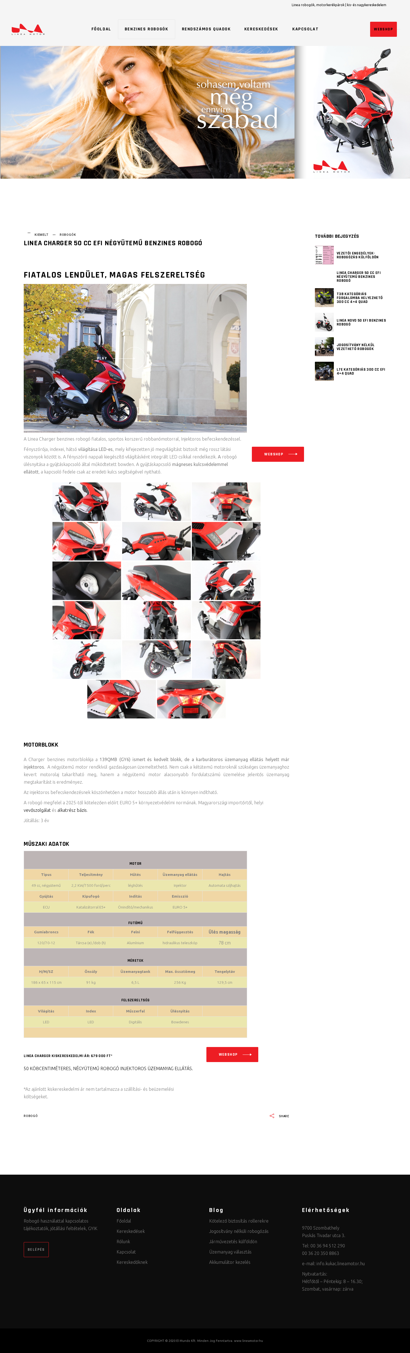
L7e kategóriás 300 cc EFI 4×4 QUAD (361, 371)
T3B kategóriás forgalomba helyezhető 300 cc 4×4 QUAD (360, 298)
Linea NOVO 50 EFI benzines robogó (361, 322)
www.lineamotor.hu (248, 1340)
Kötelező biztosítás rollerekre (239, 1220)
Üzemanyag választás (230, 1251)
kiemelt (42, 234)
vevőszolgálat (37, 810)
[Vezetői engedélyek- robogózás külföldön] (324, 255)
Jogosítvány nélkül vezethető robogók (356, 346)
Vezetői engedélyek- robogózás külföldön (358, 255)
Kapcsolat (126, 1251)
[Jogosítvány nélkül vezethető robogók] (324, 346)
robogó (31, 1116)
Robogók (68, 234)
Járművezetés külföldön (233, 1241)
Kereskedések (131, 1231)
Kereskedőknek (132, 1262)
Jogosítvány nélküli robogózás (239, 1231)
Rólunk (123, 1241)
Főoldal (124, 1220)
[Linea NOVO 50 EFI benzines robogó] (324, 322)
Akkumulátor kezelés (229, 1262)
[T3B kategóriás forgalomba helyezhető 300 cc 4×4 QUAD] (324, 297)
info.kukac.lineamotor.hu (341, 1263)
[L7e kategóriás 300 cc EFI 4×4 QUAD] (324, 371)
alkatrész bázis (72, 810)
